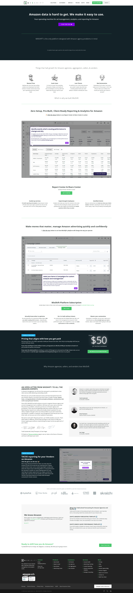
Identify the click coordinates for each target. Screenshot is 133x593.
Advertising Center (58, 568)
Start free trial (66, 24)
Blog (25, 523)
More (87, 2)
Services (70, 2)
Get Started (66, 193)
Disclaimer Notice (49, 586)
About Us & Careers (103, 572)
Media (100, 566)
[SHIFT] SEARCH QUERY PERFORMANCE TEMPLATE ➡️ (86, 524)
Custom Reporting (88, 566)
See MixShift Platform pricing (87, 305)
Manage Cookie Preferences (102, 586)
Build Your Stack (102, 577)
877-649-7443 (41, 568)
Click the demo (51, 115)
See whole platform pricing (98, 351)
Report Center (57, 564)
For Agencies (72, 564)
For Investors (72, 568)
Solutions (53, 2)
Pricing (78, 2)
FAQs (100, 564)
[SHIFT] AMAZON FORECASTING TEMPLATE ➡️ (83, 516)
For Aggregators (72, 566)
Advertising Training (88, 564)
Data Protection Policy (65, 586)
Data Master (56, 566)
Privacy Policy (40, 586)
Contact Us (101, 574)
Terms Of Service (31, 586)
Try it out (66, 308)
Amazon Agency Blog (103, 568)
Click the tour (46, 230)
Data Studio (56, 562)
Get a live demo (97, 2)
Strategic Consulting (88, 572)
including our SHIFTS (35, 519)
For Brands (71, 562)
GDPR (56, 586)
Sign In (106, 2)
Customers (62, 2)
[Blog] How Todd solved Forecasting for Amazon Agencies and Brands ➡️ (89, 508)
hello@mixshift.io (42, 563)
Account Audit (87, 562)
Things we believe (33, 434)
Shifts (83, 2)
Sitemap (23, 586)
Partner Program (103, 570)
